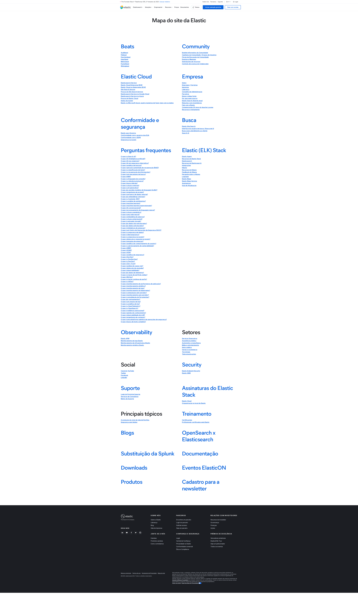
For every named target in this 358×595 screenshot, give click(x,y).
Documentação (200, 453)
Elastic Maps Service (189, 181)
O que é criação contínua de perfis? (134, 279)
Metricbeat (125, 62)
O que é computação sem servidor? (134, 293)
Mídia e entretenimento (190, 345)
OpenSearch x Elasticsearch (198, 436)
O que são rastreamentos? (130, 299)
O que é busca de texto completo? (133, 322)
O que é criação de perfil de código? (134, 275)
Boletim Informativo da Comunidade (195, 53)
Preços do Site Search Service (132, 92)
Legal (178, 538)
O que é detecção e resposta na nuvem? (135, 239)
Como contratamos (157, 544)
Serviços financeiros (189, 338)
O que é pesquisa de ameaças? (132, 241)
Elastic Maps (186, 179)
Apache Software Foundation (180, 580)
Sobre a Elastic (156, 520)
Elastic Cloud (136, 76)
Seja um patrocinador (218, 544)
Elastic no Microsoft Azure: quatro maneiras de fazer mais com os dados (147, 103)
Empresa (192, 76)
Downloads (134, 467)
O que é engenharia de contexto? (133, 317)
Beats (127, 46)
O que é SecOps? (127, 257)
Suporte (220, 1)
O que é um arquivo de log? (131, 302)
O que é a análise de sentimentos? (133, 201)
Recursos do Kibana (189, 170)
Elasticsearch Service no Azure (132, 96)
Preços (176, 7)
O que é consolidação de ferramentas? (135, 297)
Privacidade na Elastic (183, 544)
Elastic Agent (187, 156)
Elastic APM (125, 338)
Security (191, 364)
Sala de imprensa (156, 528)
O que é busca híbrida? (129, 183)
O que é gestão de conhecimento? (133, 313)
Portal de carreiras (157, 541)
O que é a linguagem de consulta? (133, 179)
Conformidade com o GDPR (131, 137)
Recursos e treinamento (191, 110)
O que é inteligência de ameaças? (133, 228)
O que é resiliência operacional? (132, 311)
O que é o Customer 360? (130, 199)
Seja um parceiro (181, 528)
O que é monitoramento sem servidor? (135, 295)
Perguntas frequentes (146, 150)
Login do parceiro (182, 522)
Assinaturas (186, 183)
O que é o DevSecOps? (129, 259)
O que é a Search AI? (128, 156)
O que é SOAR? (126, 250)
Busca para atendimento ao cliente (194, 131)
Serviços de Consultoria (129, 396)
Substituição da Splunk (147, 453)
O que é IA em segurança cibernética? (135, 163)
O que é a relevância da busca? (132, 181)
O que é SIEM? (126, 248)
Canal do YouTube (127, 371)
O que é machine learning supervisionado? (136, 206)
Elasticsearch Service (129, 83)
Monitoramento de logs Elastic (132, 341)
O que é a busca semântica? (131, 212)
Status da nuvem (127, 101)
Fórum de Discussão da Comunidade (195, 57)
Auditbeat (124, 53)
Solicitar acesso (181, 525)
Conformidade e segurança (140, 123)
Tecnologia (186, 352)
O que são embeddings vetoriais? (133, 197)
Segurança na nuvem (128, 140)
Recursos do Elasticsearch (191, 163)
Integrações (186, 165)
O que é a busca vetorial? (130, 185)
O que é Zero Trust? (128, 264)
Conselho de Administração (192, 92)
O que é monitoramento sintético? (133, 286)
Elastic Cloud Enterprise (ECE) (131, 85)
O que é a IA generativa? (130, 188)
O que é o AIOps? (127, 281)
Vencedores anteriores (218, 538)
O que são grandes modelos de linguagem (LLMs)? (139, 190)
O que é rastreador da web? (131, 221)
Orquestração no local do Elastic (194, 403)
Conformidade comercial (184, 546)
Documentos (184, 7)
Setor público (187, 347)
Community (196, 46)
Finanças (214, 525)
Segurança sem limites (129, 422)
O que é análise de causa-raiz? (132, 266)
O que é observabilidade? (130, 270)
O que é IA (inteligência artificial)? (133, 159)
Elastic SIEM (186, 373)
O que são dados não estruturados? (134, 223)
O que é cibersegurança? (130, 235)
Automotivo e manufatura (191, 343)
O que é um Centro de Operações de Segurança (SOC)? (141, 230)
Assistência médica (189, 341)
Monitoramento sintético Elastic (132, 345)
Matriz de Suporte (127, 399)
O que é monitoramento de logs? (133, 288)
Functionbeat (125, 57)
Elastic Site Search (189, 126)
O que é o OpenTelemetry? (130, 306)
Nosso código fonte (189, 96)
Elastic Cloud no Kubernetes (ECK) (133, 87)
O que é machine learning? (130, 203)
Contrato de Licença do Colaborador (195, 64)
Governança (215, 522)
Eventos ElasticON (204, 467)
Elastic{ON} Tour (216, 541)
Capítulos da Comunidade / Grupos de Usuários (199, 55)
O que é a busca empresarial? (131, 219)
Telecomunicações (189, 354)
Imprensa (185, 87)
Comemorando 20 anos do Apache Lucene (197, 107)
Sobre (184, 83)
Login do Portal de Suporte (130, 394)
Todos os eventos (217, 546)
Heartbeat (124, 59)
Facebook (124, 375)
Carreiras (154, 538)
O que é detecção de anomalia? (132, 268)
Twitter (123, 373)
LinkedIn (124, 377)
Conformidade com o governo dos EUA (135, 135)
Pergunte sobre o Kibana (191, 174)
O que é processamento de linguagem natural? (138, 210)
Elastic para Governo (128, 133)
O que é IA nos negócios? (130, 161)
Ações (213, 528)
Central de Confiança (183, 541)
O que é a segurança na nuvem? (132, 237)
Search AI (185, 133)
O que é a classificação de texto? (133, 170)
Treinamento (196, 413)
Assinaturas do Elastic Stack (207, 391)
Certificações (187, 420)
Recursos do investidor (218, 520)
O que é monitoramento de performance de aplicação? (141, 284)
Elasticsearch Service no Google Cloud (135, 94)
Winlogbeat (125, 66)
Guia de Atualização (189, 185)
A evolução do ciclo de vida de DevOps (135, 420)
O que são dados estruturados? (132, 226)
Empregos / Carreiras (190, 85)
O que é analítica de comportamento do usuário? (138, 244)
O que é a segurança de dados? (132, 232)
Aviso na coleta (176, 583)
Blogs (127, 432)
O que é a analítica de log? (130, 304)
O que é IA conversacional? (131, 208)
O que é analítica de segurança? (132, 255)
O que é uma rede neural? (130, 214)
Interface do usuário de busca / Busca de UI (198, 129)
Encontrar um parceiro (183, 520)
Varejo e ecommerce (189, 350)
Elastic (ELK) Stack (204, 150)
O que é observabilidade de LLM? (133, 315)
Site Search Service (128, 89)
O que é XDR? (126, 252)
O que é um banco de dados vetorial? (134, 194)
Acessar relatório (165, 2)
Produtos (131, 481)
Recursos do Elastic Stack (191, 159)
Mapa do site (161, 573)
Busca (189, 120)
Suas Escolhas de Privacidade (190, 583)
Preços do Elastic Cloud (129, 98)
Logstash (185, 177)
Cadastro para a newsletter (200, 485)
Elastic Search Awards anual (192, 101)
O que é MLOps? (127, 277)
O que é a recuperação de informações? (135, 172)
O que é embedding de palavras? (133, 217)
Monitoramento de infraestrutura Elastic (135, 343)
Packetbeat (125, 64)
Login (236, 2)
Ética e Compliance (182, 549)
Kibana (184, 168)
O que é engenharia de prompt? (132, 192)
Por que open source (189, 98)
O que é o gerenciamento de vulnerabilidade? (137, 246)
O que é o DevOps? (128, 261)
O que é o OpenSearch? (129, 308)
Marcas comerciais (126, 573)
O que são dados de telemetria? (132, 273)
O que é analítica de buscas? (131, 165)
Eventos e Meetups (189, 59)
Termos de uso (136, 573)
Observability (136, 332)
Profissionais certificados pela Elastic (195, 422)
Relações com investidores (192, 103)
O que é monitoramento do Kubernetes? (135, 290)
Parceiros (213, 1)
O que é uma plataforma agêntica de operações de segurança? (144, 319)
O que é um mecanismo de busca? (133, 174)
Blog (152, 525)
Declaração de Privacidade (149, 573)
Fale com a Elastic (188, 105)
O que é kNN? (126, 177)
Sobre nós (205, 1)
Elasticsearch (187, 161)
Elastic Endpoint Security (191, 371)
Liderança (185, 89)
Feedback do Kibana (189, 172)
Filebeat (124, 55)
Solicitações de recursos (191, 62)
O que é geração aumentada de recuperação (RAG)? (140, 168)
